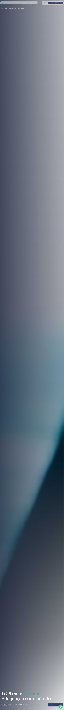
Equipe (21, 3)
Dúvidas (27, 3)
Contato (32, 3)
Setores (16, 3)
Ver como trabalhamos (42, 705)
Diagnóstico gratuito (55, 705)
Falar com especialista (55, 2)
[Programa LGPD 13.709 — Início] (4, 3)
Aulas (45, 3)
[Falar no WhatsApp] (60, 706)
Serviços (10, 3)
